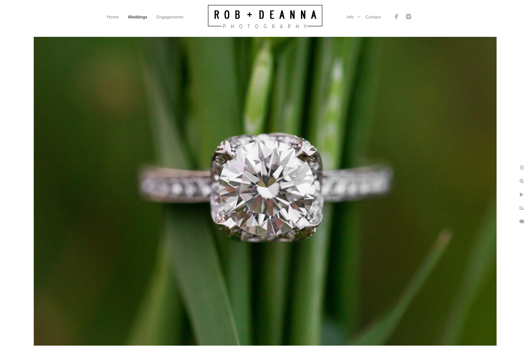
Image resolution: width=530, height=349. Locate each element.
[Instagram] (408, 16)
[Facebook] (396, 16)
